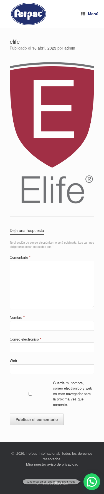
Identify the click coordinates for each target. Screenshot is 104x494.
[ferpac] (29, 14)
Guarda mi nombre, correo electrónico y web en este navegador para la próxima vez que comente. (72, 393)
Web (13, 360)
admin (69, 48)
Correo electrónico (25, 339)
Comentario (20, 257)
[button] (91, 481)
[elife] (52, 202)
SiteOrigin (61, 483)
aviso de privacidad (62, 464)
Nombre (17, 317)
